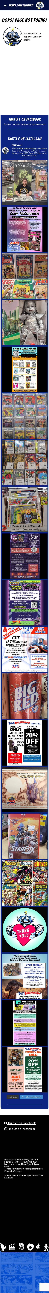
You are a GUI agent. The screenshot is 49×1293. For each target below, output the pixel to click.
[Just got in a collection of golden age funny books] (25, 276)
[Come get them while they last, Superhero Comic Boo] (25, 462)
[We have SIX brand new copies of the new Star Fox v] (25, 836)
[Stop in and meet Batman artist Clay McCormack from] (25, 182)
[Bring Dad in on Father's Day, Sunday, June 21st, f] (25, 1069)
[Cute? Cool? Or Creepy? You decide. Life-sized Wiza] (25, 322)
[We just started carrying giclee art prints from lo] (25, 509)
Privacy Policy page (12, 1171)
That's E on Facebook (21, 1123)
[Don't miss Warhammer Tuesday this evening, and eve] (25, 976)
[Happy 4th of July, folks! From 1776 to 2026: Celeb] (25, 649)
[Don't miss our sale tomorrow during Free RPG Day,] (25, 743)
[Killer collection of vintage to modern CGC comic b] (25, 416)
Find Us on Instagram (21, 1129)
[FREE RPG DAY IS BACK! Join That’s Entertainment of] (25, 1023)
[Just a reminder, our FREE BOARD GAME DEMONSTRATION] (25, 369)
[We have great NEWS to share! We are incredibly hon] (25, 929)
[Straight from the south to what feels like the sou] (25, 696)
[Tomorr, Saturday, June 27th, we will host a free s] (25, 883)
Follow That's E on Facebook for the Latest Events (25, 124)
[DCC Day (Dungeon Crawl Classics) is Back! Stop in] (25, 556)
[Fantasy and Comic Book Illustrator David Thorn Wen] (25, 789)
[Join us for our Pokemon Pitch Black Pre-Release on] (25, 602)
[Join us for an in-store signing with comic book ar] (25, 229)
